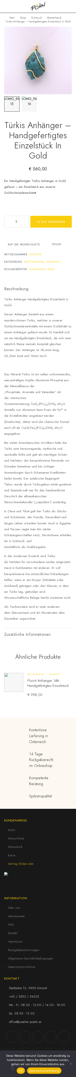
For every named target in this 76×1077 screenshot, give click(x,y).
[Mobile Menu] (8, 6)
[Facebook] (11, 1036)
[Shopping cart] (70, 6)
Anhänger (37, 269)
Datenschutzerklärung (44, 1070)
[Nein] (71, 1064)
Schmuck (36, 18)
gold (51, 269)
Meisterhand (54, 18)
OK (21, 1070)
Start (12, 18)
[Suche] (63, 6)
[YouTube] (38, 1036)
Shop (23, 18)
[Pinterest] (64, 1036)
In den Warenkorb (51, 222)
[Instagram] (24, 1036)
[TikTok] (51, 1036)
